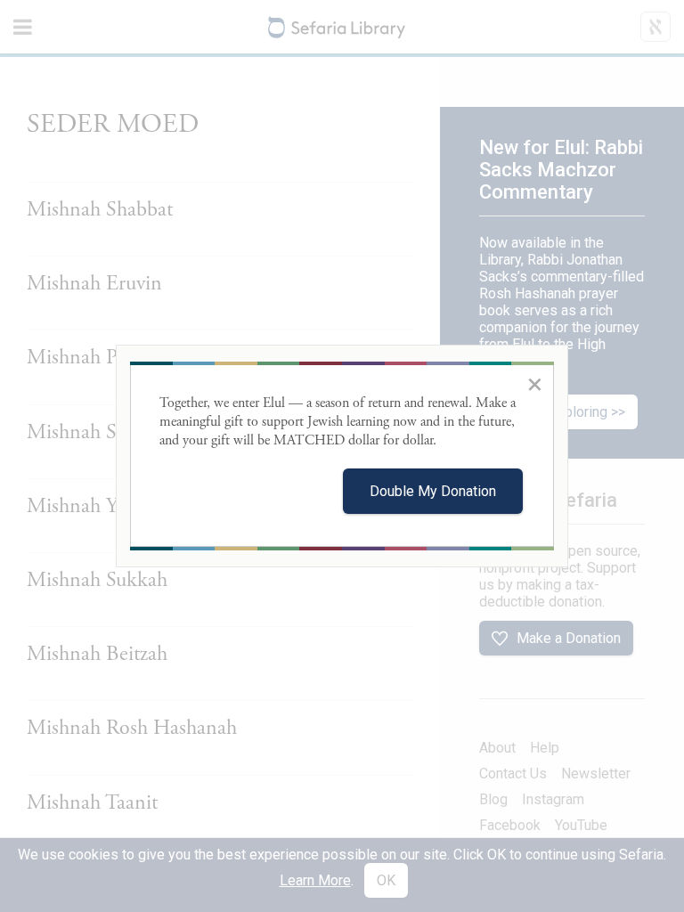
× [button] (534, 384)
